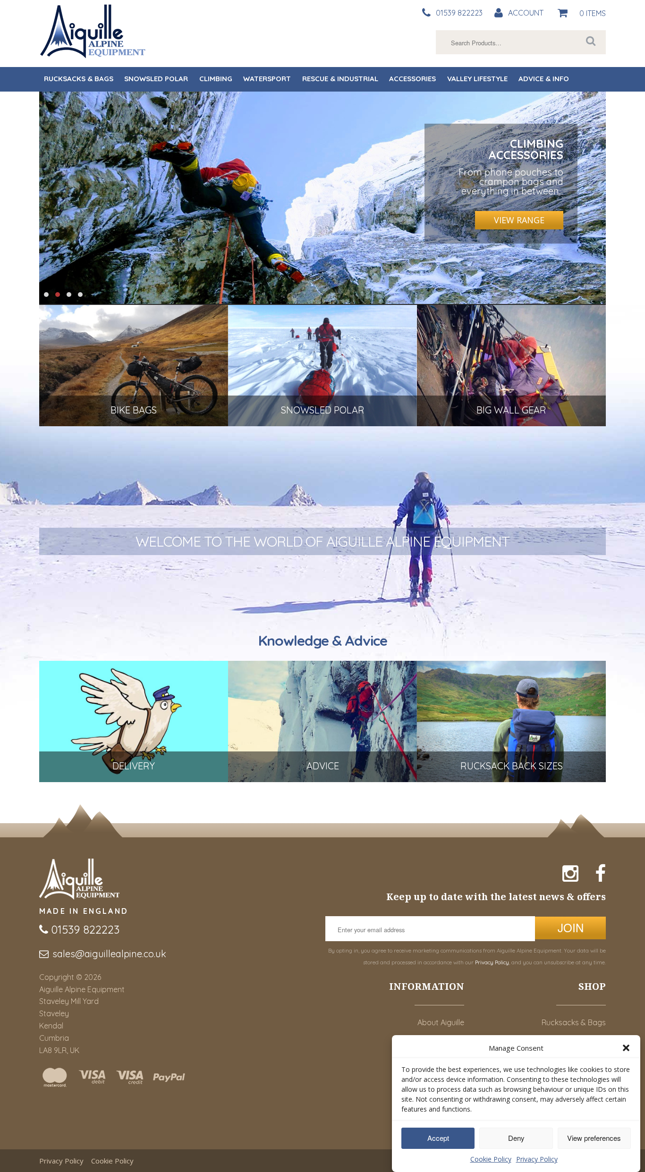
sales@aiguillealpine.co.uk (109, 954)
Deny (516, 1138)
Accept (438, 1138)
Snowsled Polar (156, 78)
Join (571, 927)
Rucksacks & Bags (78, 78)
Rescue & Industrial (340, 78)
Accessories (412, 78)
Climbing (215, 78)
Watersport (267, 78)
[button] (626, 1048)
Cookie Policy (490, 1159)
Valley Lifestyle (477, 78)
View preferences (594, 1138)
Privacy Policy (537, 1159)
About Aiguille (440, 1022)
